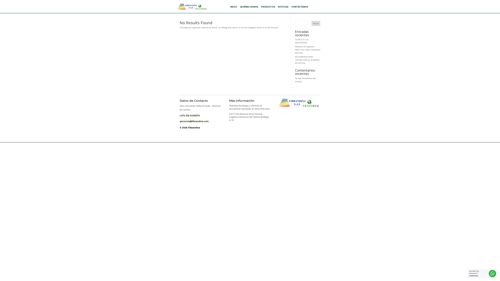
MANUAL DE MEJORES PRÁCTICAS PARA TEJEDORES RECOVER (307, 49)
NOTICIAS (283, 7)
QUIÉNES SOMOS (249, 7)
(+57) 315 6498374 (190, 115)
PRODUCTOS (268, 7)
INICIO (233, 7)
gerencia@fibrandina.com (194, 121)
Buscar (316, 23)
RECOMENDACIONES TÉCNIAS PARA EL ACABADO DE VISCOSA (307, 60)
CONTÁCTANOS (299, 7)
